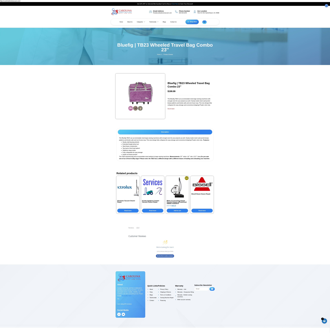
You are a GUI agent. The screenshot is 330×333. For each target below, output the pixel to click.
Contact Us (156, 28)
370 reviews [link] (127, 304)
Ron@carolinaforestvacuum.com (162, 13)
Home (120, 28)
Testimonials (138, 28)
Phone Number (184, 11)
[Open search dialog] (204, 22)
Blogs (147, 28)
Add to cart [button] (177, 210)
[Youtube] (123, 314)
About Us (128, 28)
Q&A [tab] (137, 228)
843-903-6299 (183, 13)
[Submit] (212, 289)
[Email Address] (150, 11)
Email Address (158, 11)
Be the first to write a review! (165, 256)
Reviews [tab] (131, 228)
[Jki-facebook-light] (119, 314)
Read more (127, 210)
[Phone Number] (176, 11)
